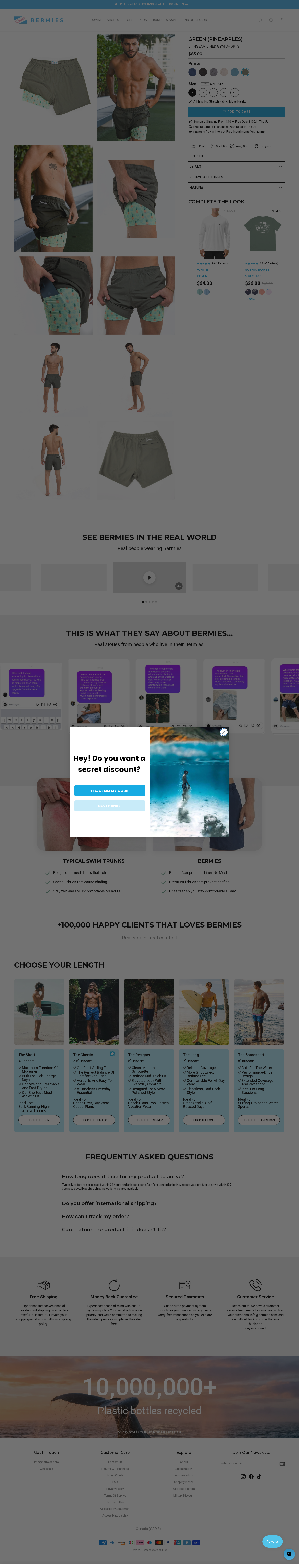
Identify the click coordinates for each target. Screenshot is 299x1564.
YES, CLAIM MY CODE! (110, 790)
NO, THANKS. (110, 805)
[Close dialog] (223, 732)
